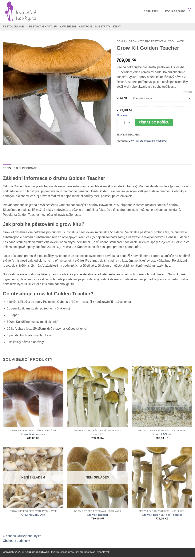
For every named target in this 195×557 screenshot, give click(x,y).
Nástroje (85, 26)
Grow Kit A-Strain (162, 434)
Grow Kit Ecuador (97, 514)
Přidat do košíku (154, 122)
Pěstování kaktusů (43, 26)
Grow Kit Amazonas (33, 434)
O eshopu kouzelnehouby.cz (22, 536)
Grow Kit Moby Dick (33, 514)
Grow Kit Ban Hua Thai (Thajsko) (162, 514)
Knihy (117, 26)
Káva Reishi (68, 26)
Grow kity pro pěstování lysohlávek (156, 41)
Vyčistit (187, 92)
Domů (121, 41)
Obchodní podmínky (16, 540)
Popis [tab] (7, 168)
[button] (151, 11)
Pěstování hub (13, 26)
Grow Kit (122, 98)
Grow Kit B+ (97, 434)
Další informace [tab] (25, 168)
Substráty (102, 26)
